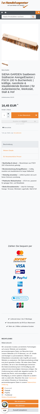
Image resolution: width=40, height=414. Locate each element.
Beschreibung (7, 144)
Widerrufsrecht (7, 343)
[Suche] (33, 17)
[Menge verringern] (8, 116)
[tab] (20, 144)
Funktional (8, 395)
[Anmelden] (2, 12)
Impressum (32, 378)
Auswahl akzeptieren (20, 410)
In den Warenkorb (24, 115)
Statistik (7, 390)
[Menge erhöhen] (8, 113)
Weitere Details (8, 150)
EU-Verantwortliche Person (12, 156)
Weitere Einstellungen (9, 397)
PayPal (7, 393)
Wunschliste (7, 127)
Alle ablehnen (20, 405)
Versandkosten (17, 133)
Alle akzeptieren (20, 401)
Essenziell (8, 388)
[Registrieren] (6, 12)
